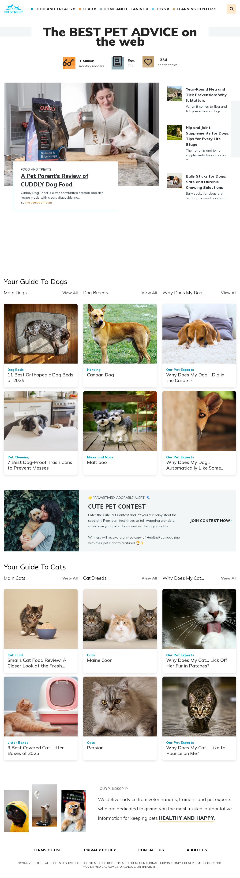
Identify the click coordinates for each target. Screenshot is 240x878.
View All (70, 292)
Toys (161, 9)
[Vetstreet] (13, 9)
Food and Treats (53, 9)
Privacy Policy (100, 850)
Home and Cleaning (124, 9)
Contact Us (151, 850)
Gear (87, 9)
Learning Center (195, 9)
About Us (197, 850)
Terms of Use (47, 850)
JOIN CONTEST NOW (210, 520)
